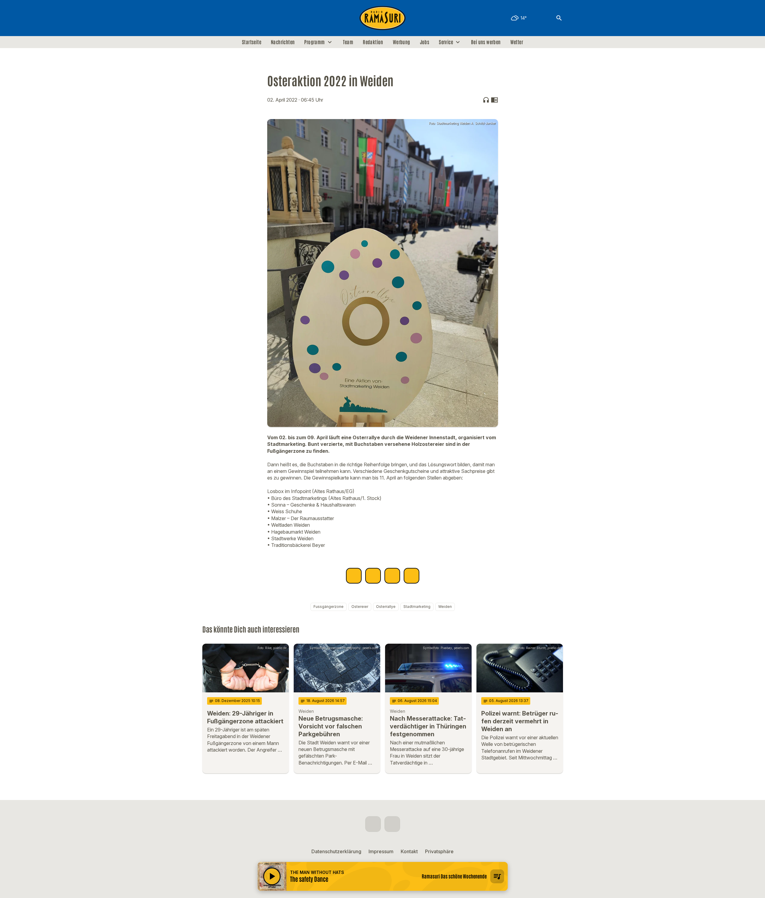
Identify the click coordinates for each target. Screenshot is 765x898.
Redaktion (373, 42)
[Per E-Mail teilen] (411, 576)
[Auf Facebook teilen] (354, 576)
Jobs (425, 42)
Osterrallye (386, 606)
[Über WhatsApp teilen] (392, 576)
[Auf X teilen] (373, 576)
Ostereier (359, 606)
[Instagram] (220, 18)
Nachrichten (283, 42)
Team (348, 42)
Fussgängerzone (329, 606)
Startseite (251, 42)
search (559, 18)
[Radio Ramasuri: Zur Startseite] (383, 18)
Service (446, 42)
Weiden (445, 606)
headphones (486, 99)
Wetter (516, 42)
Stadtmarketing (416, 606)
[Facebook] (208, 18)
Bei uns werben (486, 42)
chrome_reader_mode (494, 99)
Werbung (401, 42)
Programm (314, 42)
